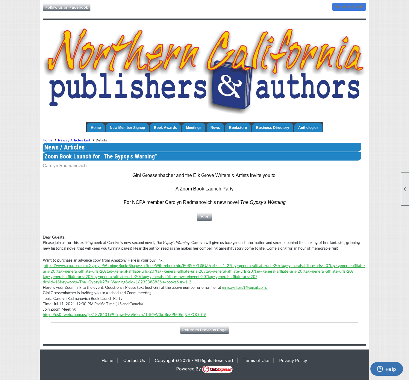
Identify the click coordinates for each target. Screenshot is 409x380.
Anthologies (308, 128)
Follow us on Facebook (67, 7)
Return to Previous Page (204, 329)
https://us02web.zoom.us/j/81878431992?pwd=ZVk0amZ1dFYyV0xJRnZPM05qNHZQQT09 (124, 315)
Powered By (189, 368)
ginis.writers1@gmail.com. (245, 288)
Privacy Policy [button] (293, 360)
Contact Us (134, 360)
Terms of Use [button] (256, 360)
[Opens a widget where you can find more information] (386, 369)
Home (96, 128)
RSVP (204, 216)
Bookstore (238, 128)
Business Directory (272, 128)
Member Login (349, 6)
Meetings (194, 128)
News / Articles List (74, 140)
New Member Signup (127, 128)
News (215, 128)
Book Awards (165, 128)
